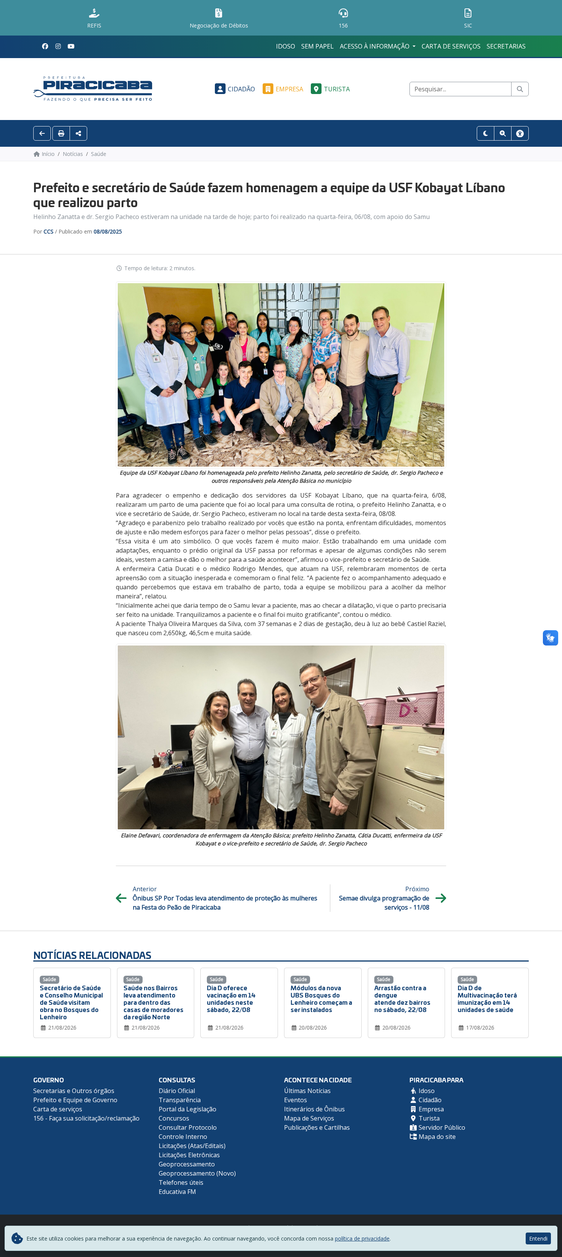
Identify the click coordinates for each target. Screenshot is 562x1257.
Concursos (174, 1118)
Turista (337, 89)
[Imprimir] (61, 133)
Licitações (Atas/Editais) (192, 1146)
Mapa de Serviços (309, 1118)
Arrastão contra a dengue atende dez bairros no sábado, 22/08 (402, 998)
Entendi (538, 1238)
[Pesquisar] (520, 89)
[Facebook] (45, 46)
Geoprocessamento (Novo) (197, 1173)
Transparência (180, 1100)
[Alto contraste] (485, 133)
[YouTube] (71, 46)
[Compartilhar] (78, 133)
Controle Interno (183, 1136)
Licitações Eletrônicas (189, 1155)
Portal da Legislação (187, 1109)
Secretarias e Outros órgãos (73, 1091)
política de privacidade (362, 1238)
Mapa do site (436, 1136)
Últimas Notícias (307, 1091)
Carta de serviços (451, 46)
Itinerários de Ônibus (314, 1109)
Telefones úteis (181, 1182)
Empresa (289, 89)
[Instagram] (58, 46)
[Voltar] (42, 133)
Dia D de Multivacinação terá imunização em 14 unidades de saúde (487, 998)
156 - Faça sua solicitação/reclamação (86, 1118)
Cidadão (241, 89)
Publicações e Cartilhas (317, 1127)
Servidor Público (441, 1127)
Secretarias (506, 46)
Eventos (295, 1100)
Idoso (285, 46)
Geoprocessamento (187, 1164)
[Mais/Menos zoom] (503, 133)
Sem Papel (317, 46)
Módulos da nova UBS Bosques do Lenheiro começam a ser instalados (321, 998)
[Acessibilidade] (520, 133)
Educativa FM (177, 1191)
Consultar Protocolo (188, 1127)
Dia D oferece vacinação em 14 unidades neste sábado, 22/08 (231, 998)
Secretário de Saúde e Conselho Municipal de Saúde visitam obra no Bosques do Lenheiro (71, 1002)
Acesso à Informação (375, 46)
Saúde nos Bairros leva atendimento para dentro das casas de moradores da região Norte (153, 1002)
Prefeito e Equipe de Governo (75, 1100)
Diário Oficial (177, 1091)
